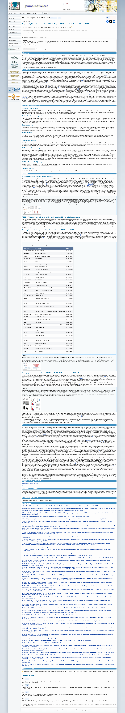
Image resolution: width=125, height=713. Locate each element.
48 (75, 463)
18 (85, 91)
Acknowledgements (14, 66)
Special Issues (12, 46)
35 (41, 182)
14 (48, 86)
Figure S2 (88, 185)
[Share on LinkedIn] (114, 21)
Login (40, 13)
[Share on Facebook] (107, 21)
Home (10, 13)
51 (113, 465)
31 (85, 145)
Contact (45, 13)
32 (51, 159)
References (14, 67)
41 (70, 380)
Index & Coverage (13, 43)
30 (77, 127)
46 (99, 450)
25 (102, 92)
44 (92, 436)
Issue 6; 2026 (12, 24)
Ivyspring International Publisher (66, 709)
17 (65, 90)
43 (36, 436)
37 (104, 376)
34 (109, 180)
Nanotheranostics (14, 84)
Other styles (32, 44)
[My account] (115, 13)
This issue (53, 18)
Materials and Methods (14, 59)
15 (59, 87)
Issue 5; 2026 (12, 27)
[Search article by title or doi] (18, 49)
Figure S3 (32, 187)
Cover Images (12, 40)
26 (24, 97)
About (15, 13)
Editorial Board (12, 37)
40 (81, 378)
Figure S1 (90, 184)
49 (50, 464)
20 (27, 92)
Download (38, 49)
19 (87, 91)
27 (109, 459)
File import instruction (47, 49)
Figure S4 (51, 224)
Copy (25, 44)
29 (51, 97)
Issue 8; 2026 (12, 18)
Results (14, 61)
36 (58, 193)
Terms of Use (94, 710)
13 (46, 82)
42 (45, 434)
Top (14, 56)
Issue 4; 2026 (12, 29)
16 (78, 89)
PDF (108, 17)
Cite (60, 18)
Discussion (14, 62)
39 (80, 378)
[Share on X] (110, 21)
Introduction (14, 57)
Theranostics (14, 79)
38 (105, 376)
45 (93, 447)
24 (28, 92)
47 (29, 454)
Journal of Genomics (14, 82)
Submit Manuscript (31, 13)
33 (47, 180)
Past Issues (11, 35)
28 (26, 97)
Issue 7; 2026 (12, 21)
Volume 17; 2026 (13, 32)
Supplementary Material (14, 64)
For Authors (22, 13)
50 (51, 464)
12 (82, 80)
